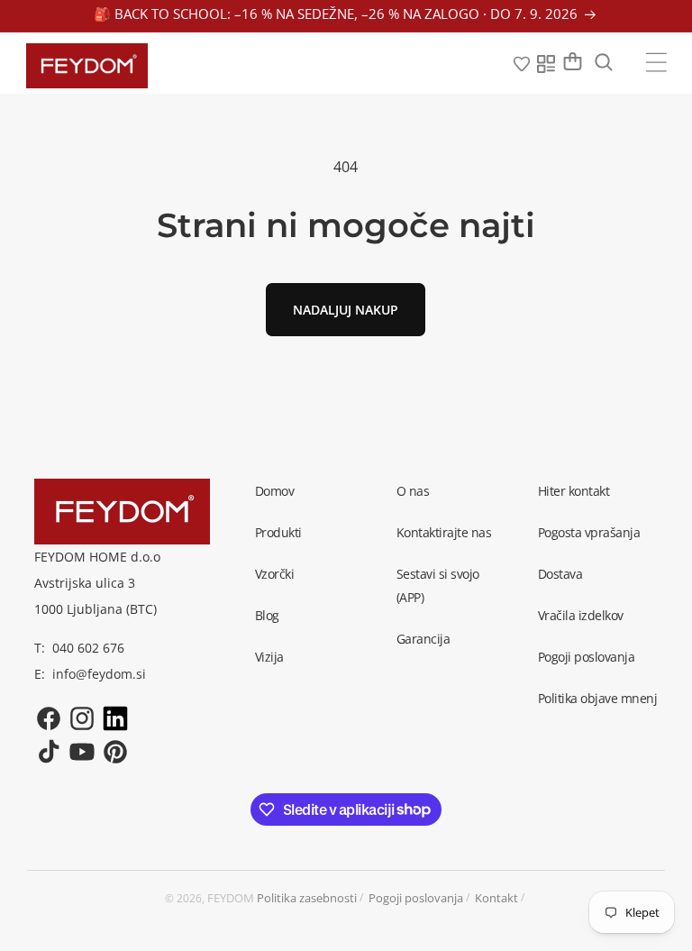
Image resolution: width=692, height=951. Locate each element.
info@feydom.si (99, 673)
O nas (413, 490)
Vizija (269, 656)
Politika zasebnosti (307, 898)
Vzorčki (275, 573)
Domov (275, 490)
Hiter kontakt (574, 490)
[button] (656, 62)
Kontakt (496, 898)
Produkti (278, 532)
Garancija (423, 638)
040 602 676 (88, 647)
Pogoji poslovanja (586, 656)
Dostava (560, 573)
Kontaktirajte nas (444, 532)
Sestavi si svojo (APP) (437, 585)
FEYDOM (230, 898)
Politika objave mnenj (598, 698)
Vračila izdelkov (581, 615)
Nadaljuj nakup (345, 309)
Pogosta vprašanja (589, 532)
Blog (267, 615)
